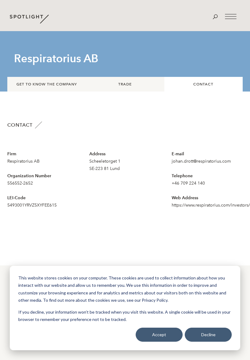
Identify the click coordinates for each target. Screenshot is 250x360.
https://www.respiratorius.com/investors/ (211, 205)
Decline (208, 334)
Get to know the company (46, 84)
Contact (203, 84)
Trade (125, 84)
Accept (159, 334)
